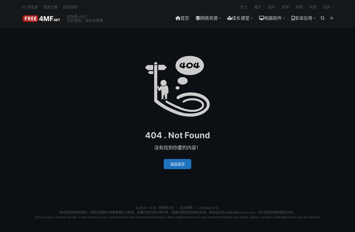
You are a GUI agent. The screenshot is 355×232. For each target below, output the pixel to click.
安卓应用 (303, 18)
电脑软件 (273, 18)
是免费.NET (41, 18)
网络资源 (209, 18)
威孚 (271, 7)
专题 (313, 7)
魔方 (257, 7)
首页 (184, 18)
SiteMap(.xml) (208, 208)
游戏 (299, 7)
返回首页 (177, 164)
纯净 (285, 7)
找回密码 (70, 7)
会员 (326, 7)
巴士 (244, 7)
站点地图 (186, 208)
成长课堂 (240, 18)
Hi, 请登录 (30, 7)
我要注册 (50, 7)
